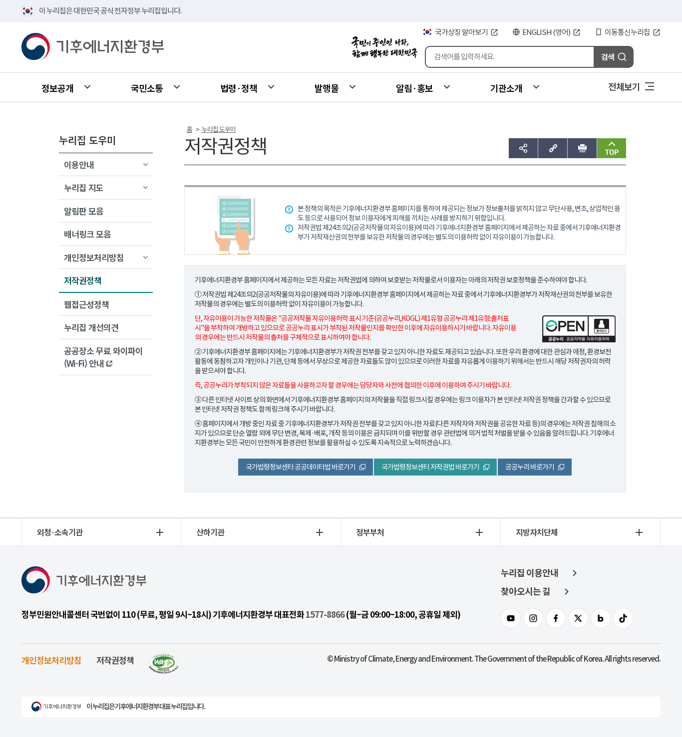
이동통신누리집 (627, 32)
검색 (607, 56)
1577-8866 (325, 614)
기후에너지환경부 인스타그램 (533, 618)
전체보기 (624, 86)
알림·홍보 (414, 87)
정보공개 (57, 87)
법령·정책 (238, 87)
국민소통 (147, 87)
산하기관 (210, 532)
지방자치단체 (537, 532)
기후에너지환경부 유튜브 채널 (511, 618)
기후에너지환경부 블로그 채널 (601, 618)
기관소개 (506, 87)
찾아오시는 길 (525, 591)
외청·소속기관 (59, 532)
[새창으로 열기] (164, 660)
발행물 (327, 87)
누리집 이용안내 (529, 573)
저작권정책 (115, 660)
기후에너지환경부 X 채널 (578, 618)
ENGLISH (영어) (546, 32)
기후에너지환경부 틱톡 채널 (623, 618)
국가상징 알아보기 (461, 32)
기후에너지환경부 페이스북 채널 (556, 618)
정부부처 (370, 532)
